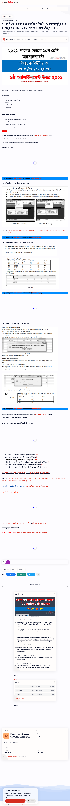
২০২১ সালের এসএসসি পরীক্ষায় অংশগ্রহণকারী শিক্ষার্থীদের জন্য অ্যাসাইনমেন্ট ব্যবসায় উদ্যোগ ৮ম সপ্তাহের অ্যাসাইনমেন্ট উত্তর (34, 667)
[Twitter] (11, 742)
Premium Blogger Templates (41, 757)
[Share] (48, 803)
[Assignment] (27, 655)
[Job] (23, 9)
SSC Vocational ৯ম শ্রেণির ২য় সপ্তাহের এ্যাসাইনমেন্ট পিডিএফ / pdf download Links (35, 659)
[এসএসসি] (32, 655)
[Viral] (46, 9)
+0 (8, 562)
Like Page (45, 135)
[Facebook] (5, 742)
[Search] (22, 803)
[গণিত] (42, 9)
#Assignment (6, 569)
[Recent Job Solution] (29, 620)
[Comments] (62, 803)
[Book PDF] (37, 9)
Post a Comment (35, 584)
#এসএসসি (14, 569)
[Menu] (35, 803)
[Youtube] (16, 742)
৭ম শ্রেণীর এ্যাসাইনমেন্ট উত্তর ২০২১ (38, 472)
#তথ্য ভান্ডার (21, 569)
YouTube (38, 135)
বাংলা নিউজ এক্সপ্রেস (12, 757)
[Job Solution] (29, 9)
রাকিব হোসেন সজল (18, 178)
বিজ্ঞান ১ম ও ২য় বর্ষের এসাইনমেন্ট (9, 523)
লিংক (37, 455)
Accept (15, 799)
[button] (11, 574)
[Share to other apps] (38, 574)
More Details (31, 799)
